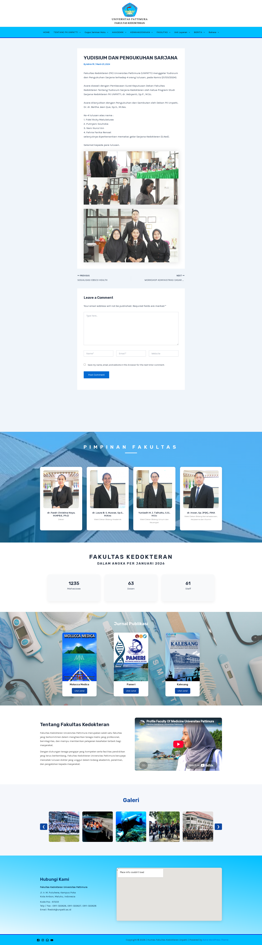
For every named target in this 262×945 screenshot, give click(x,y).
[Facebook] (38, 940)
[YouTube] (51, 940)
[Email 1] (47, 940)
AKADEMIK (118, 32)
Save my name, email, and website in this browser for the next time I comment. (126, 365)
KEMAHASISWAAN (140, 32)
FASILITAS (162, 32)
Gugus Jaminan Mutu (95, 32)
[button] (79, 32)
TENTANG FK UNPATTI (66, 32)
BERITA (198, 32)
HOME (46, 32)
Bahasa (212, 32)
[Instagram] (42, 940)
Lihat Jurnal (79, 691)
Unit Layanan (180, 32)
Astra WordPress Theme (215, 939)
